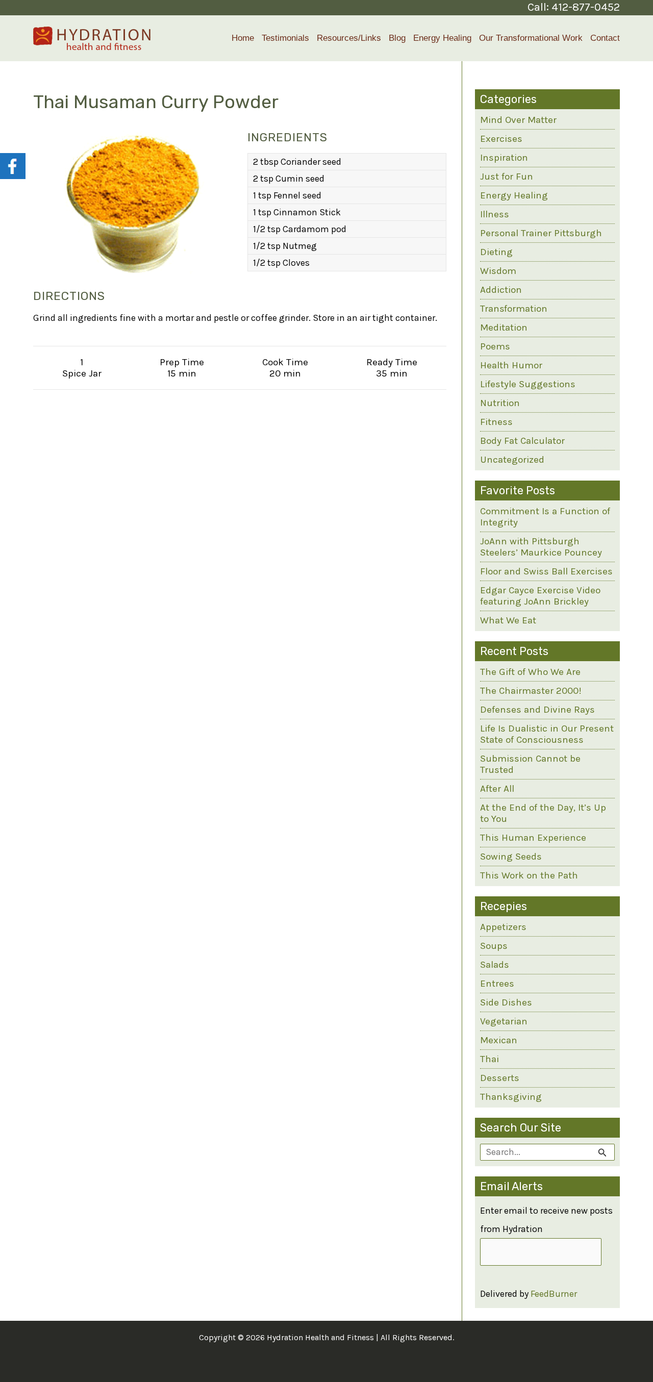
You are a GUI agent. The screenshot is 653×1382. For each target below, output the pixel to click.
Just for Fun (506, 176)
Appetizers (503, 927)
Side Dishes (506, 1002)
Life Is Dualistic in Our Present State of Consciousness (547, 734)
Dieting (496, 252)
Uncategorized (512, 459)
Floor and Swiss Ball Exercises (546, 571)
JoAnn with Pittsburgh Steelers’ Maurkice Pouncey (541, 547)
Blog (397, 38)
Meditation (504, 327)
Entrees (497, 983)
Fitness (496, 422)
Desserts (499, 1078)
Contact (605, 38)
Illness (494, 214)
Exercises (501, 138)
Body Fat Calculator (522, 440)
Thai (489, 1059)
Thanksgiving (511, 1096)
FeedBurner (554, 1293)
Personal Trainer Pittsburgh (541, 233)
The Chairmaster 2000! (531, 690)
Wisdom (498, 271)
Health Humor (511, 365)
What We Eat (508, 620)
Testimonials (285, 38)
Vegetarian (504, 1021)
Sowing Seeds (511, 856)
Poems (495, 346)
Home (243, 38)
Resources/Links (349, 38)
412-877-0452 (585, 7)
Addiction (501, 289)
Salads (494, 964)
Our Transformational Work (531, 38)
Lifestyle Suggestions (527, 384)
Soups (494, 945)
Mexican (498, 1040)
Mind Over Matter (518, 119)
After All (497, 788)
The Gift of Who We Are (530, 671)
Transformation (513, 308)
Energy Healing (442, 38)
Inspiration (504, 157)
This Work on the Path (529, 875)
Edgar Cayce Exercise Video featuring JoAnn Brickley (540, 596)
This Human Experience (533, 837)
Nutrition (500, 403)
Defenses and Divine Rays (537, 709)
